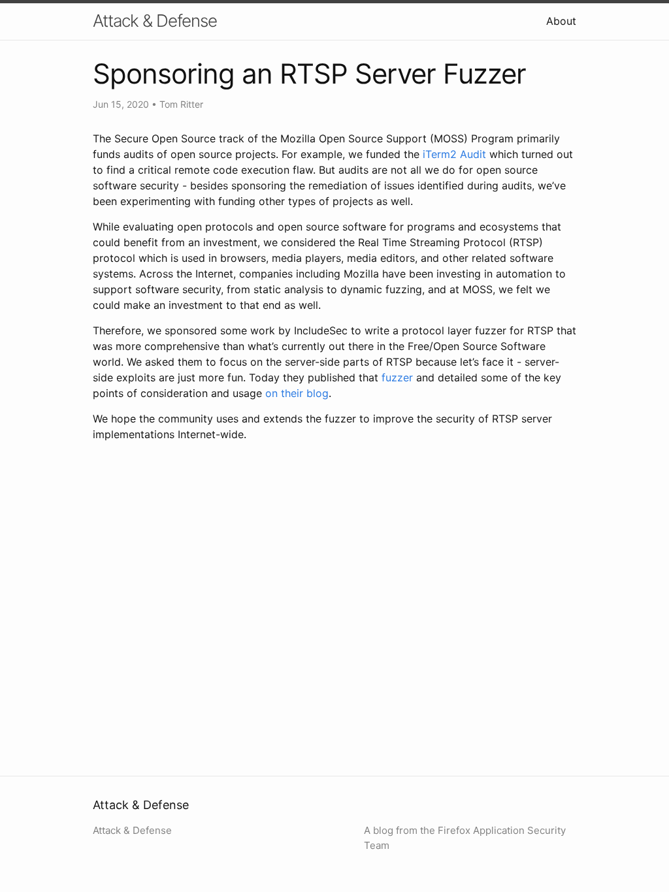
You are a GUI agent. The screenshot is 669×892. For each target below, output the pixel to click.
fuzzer (397, 377)
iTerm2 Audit (454, 154)
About (561, 20)
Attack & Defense (155, 20)
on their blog (297, 393)
